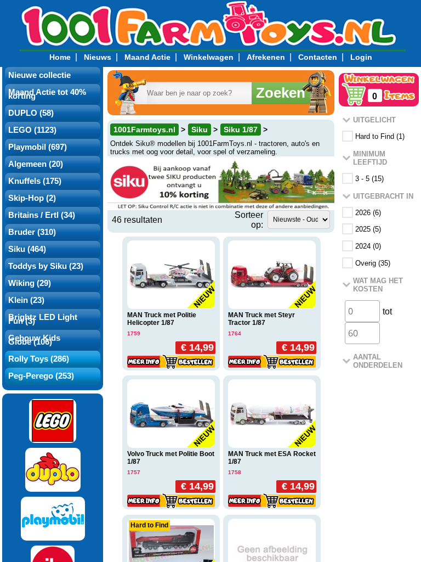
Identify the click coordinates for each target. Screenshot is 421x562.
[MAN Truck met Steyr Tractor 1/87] (272, 274)
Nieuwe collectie (39, 75)
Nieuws (97, 57)
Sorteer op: (249, 219)
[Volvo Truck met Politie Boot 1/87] (171, 413)
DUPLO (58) (31, 113)
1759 (133, 333)
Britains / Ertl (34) (41, 215)
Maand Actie (147, 57)
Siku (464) (27, 249)
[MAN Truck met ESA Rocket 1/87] (272, 413)
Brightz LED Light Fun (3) (42, 319)
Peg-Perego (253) (41, 376)
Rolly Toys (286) (38, 359)
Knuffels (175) (34, 181)
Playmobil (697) (37, 147)
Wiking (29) (29, 283)
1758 (234, 472)
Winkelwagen (209, 57)
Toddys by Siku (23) (45, 266)
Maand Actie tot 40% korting (47, 94)
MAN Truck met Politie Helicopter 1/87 (161, 319)
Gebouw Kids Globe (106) (34, 340)
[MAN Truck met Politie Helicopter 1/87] (171, 274)
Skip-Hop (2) (32, 198)
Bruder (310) (32, 232)
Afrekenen (266, 57)
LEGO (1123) (32, 130)
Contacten (317, 57)
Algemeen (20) (35, 164)
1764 (234, 333)
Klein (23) (26, 300)
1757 (133, 472)
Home (60, 57)
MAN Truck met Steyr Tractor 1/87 (261, 319)
